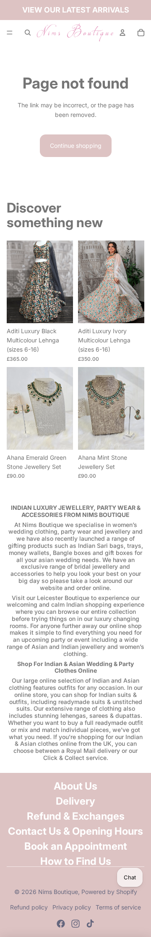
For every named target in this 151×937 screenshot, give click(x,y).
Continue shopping (76, 145)
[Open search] (27, 32)
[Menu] (9, 32)
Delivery (75, 801)
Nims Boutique (58, 891)
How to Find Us (75, 861)
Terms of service (118, 907)
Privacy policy (71, 907)
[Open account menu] (122, 32)
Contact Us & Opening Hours (75, 831)
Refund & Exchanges (76, 816)
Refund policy (29, 907)
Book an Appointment (75, 846)
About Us (75, 786)
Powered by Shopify (109, 891)
